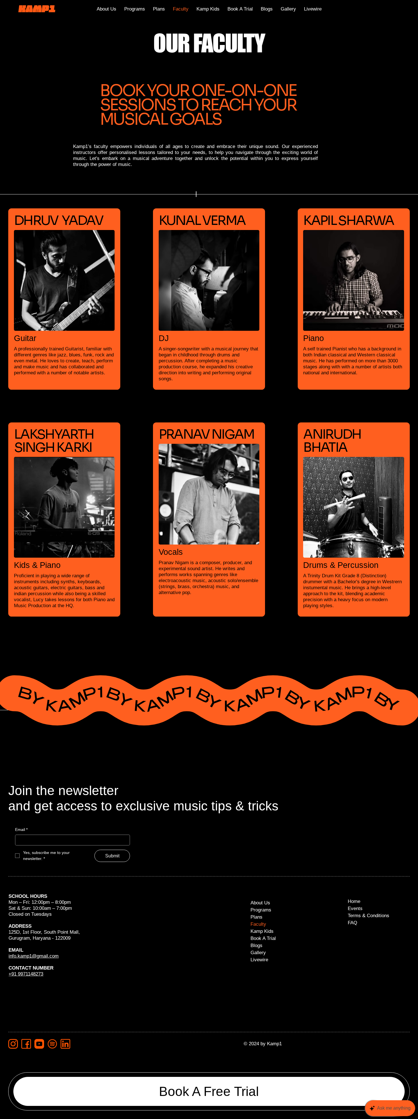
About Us (260, 903)
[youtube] (39, 1044)
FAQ (352, 922)
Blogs (256, 945)
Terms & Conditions (368, 915)
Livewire (259, 959)
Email (21, 829)
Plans (256, 917)
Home (354, 901)
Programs (261, 910)
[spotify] (52, 1044)
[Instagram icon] (13, 1044)
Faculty (258, 924)
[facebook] (26, 1044)
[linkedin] (65, 1044)
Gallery (258, 952)
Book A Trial (263, 938)
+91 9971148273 (26, 974)
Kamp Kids (262, 931)
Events (355, 908)
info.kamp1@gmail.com (34, 956)
